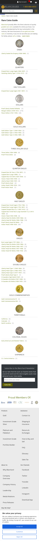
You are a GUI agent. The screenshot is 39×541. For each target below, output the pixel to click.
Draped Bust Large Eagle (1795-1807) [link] (13, 207)
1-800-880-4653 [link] (29, 6)
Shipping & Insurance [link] (26, 422)
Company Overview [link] (6, 477)
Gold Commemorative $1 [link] (9, 299)
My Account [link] (23, 2)
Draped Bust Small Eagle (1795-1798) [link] (13, 205)
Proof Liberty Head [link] (7, 183)
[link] (31, 2)
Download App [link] (27, 500)
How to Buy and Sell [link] (28, 440)
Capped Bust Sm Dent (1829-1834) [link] (12, 177)
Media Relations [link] (9, 496)
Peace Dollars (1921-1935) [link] (9, 113)
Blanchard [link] (4, 24)
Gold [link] (4, 415)
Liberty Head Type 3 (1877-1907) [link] (11, 273)
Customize (19, 532)
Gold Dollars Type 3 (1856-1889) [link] (11, 135)
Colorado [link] (4, 321)
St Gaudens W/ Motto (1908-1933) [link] (12, 281)
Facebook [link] (25, 470)
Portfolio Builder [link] (9, 445)
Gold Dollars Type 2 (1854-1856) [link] (11, 133)
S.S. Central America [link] (7, 358)
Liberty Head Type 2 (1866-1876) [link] (11, 271)
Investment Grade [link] (9, 439)
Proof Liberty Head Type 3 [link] (9, 275)
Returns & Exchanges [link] (26, 431)
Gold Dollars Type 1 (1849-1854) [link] (11, 130)
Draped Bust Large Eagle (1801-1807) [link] (13, 91)
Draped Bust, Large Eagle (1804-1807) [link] (13, 71)
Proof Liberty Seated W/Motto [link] (10, 108)
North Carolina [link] (6, 323)
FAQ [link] (23, 447)
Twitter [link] (24, 476)
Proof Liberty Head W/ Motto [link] (10, 222)
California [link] (4, 319)
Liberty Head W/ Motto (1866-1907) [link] (12, 246)
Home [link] (3, 16)
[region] (19, 525)
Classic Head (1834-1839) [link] (9, 179)
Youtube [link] (25, 482)
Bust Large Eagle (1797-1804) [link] (10, 242)
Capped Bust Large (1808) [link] (9, 174)
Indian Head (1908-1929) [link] (9, 185)
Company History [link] (9, 484)
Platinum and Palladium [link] (7, 431)
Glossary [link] (25, 453)
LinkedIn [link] (25, 488)
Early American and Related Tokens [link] (12, 341)
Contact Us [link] (26, 415)
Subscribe (7, 385)
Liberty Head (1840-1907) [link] (9, 181)
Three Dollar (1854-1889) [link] (9, 152)
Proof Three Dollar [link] (7, 155)
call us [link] (15, 36)
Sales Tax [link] (25, 459)
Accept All (19, 526)
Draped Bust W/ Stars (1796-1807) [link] (12, 172)
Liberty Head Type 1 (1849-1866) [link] (11, 268)
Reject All (19, 537)
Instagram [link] (25, 494)
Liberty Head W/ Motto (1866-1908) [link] (12, 220)
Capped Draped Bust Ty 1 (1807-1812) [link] (13, 209)
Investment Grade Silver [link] (9, 422)
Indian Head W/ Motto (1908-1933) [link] (12, 251)
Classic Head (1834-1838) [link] (9, 216)
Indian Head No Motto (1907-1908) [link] (12, 248)
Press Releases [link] (8, 502)
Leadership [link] (7, 490)
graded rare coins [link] (7, 27)
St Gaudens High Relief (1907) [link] (10, 277)
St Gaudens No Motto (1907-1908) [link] (12, 279)
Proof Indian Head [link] (7, 187)
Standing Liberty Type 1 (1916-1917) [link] (12, 73)
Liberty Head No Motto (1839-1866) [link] (12, 218)
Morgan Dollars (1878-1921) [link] (10, 111)
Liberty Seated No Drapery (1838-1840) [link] (13, 53)
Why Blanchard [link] (8, 470)
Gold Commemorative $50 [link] (9, 301)
